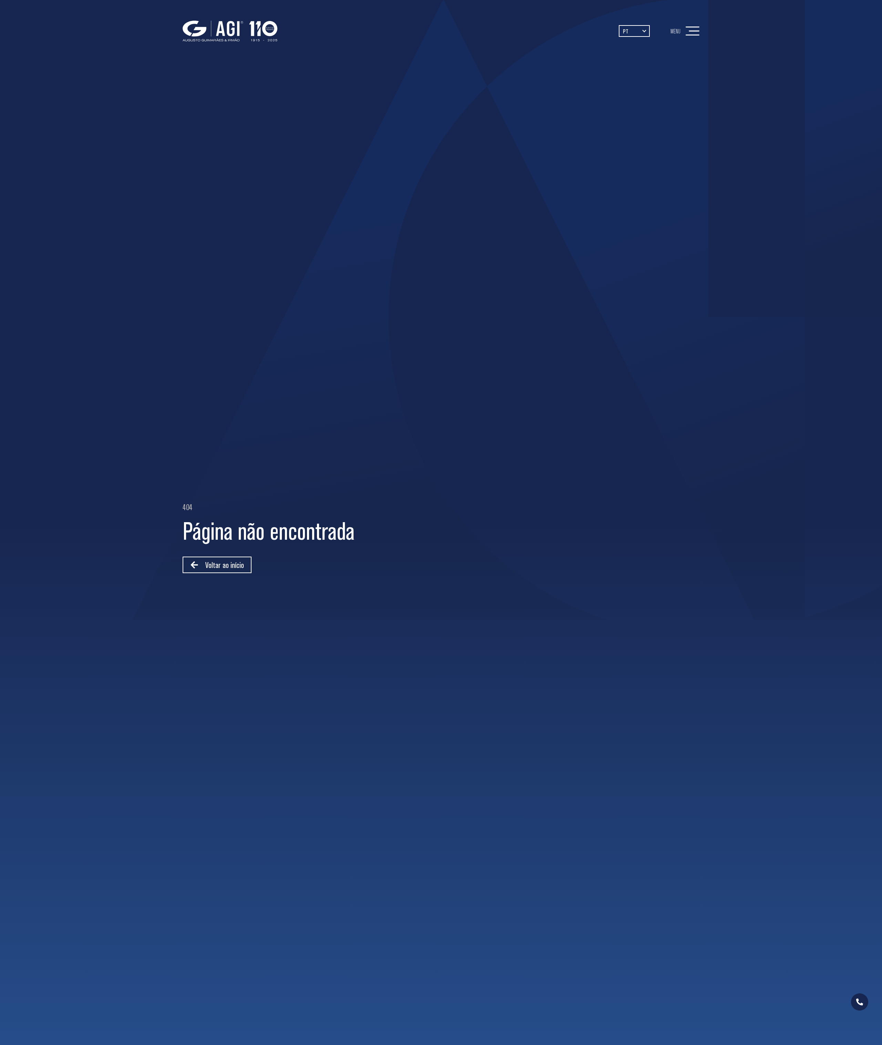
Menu (675, 31)
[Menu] (692, 31)
